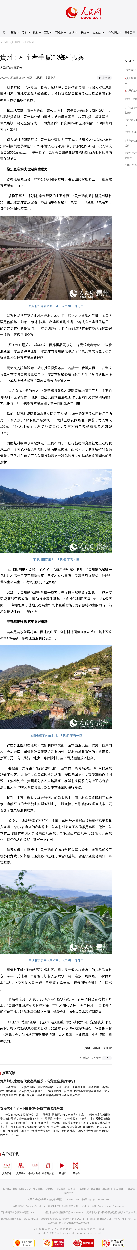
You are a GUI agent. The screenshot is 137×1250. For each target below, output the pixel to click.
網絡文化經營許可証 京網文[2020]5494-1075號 (64, 1219)
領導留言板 (48, 1173)
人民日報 (7, 1173)
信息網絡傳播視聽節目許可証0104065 (19, 1219)
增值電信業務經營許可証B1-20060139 (64, 1212)
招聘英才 (49, 1189)
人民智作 (75, 1173)
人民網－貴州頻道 (45, 77)
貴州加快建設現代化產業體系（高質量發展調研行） (38, 1081)
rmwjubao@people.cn (114, 1206)
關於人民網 (25, 1189)
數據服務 (95, 1189)
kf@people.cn (38, 1206)
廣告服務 (61, 1189)
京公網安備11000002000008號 (74, 1223)
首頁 (2, 32)
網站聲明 (107, 1189)
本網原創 (29, 42)
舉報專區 (129, 32)
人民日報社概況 (9, 1189)
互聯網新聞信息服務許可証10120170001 (21, 1212)
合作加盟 (72, 1189)
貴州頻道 (16, 42)
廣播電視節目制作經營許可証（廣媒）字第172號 (111, 1212)
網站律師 (118, 1189)
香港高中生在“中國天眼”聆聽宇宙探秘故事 (31, 1109)
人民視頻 (61, 1173)
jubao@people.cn (101, 1199)
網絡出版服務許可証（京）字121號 (108, 1219)
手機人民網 (34, 1173)
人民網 (4, 42)
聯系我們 (68, 1193)
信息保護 (130, 1189)
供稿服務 (84, 1189)
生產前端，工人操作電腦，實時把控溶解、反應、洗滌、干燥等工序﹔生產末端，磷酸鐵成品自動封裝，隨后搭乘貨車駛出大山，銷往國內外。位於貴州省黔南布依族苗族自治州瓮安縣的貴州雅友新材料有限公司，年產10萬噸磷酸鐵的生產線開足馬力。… (55, 1091)
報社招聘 (38, 1189)
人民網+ (20, 1173)
